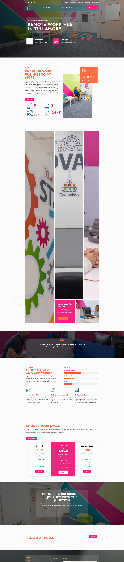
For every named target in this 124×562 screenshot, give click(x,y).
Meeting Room (87, 2)
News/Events (77, 7)
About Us (56, 7)
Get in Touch (69, 7)
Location (62, 7)
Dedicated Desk (73, 2)
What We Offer (47, 7)
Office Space (80, 2)
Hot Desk (66, 2)
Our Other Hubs (95, 2)
